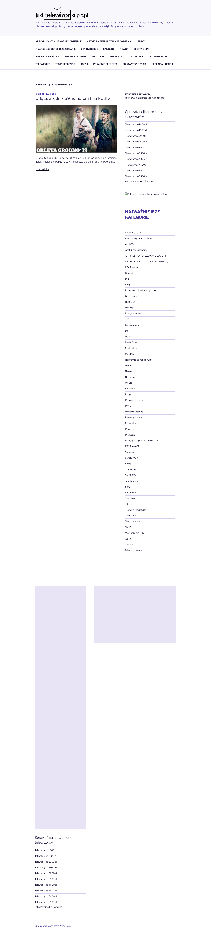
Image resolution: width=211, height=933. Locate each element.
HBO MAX (130, 302)
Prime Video (131, 423)
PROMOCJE (98, 56)
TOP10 (84, 64)
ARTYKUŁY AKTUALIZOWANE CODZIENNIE (58, 41)
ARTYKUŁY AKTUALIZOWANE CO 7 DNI (145, 255)
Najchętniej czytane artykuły (139, 359)
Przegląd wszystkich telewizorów (141, 440)
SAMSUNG (108, 49)
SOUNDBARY (138, 56)
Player (128, 406)
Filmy (127, 284)
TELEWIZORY (42, 64)
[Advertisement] (60, 707)
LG (126, 330)
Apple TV (129, 244)
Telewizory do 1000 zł (136, 124)
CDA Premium (132, 267)
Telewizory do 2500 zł (136, 141)
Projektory (130, 429)
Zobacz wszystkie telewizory (139, 181)
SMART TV (130, 475)
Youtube (129, 544)
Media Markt (131, 348)
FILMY (141, 41)
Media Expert (131, 342)
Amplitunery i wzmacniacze (138, 238)
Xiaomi (128, 538)
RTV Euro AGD (132, 446)
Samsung (130, 452)
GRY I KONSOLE (89, 49)
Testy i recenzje (132, 521)
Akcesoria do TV (133, 232)
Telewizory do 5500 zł (136, 176)
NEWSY (124, 49)
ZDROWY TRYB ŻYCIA (134, 64)
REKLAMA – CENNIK (163, 64)
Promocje (130, 434)
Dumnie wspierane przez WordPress (53, 926)
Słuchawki (130, 498)
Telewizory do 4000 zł (136, 159)
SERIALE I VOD (117, 56)
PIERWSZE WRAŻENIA (47, 56)
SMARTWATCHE (158, 56)
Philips (128, 394)
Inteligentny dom (133, 313)
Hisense (129, 307)
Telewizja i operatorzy (135, 510)
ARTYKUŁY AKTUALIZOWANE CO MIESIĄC (110, 41)
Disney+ (129, 273)
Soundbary (130, 492)
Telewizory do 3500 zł (136, 153)
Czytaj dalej (42, 169)
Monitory (129, 354)
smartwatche (131, 481)
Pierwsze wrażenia (134, 400)
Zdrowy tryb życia (133, 550)
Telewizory (130, 515)
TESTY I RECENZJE (65, 64)
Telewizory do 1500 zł (136, 130)
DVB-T (128, 278)
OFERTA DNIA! (141, 49)
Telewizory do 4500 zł (136, 164)
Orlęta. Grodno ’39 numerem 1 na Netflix (72, 98)
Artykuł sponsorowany (136, 250)
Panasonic (130, 388)
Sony (127, 486)
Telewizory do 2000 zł (136, 136)
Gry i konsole (131, 296)
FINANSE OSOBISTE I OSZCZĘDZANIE (55, 49)
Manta (128, 336)
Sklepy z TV (131, 469)
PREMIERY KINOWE (75, 56)
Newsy (128, 371)
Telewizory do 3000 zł (136, 147)
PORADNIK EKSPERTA (105, 64)
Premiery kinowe (133, 417)
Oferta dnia (130, 377)
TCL (127, 504)
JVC (127, 319)
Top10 (128, 527)
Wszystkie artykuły (134, 533)
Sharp (128, 463)
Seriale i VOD (131, 457)
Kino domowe (132, 325)
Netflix (128, 365)
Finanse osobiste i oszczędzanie (140, 290)
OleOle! (128, 382)
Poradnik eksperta (134, 411)
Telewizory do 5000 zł (136, 170)
